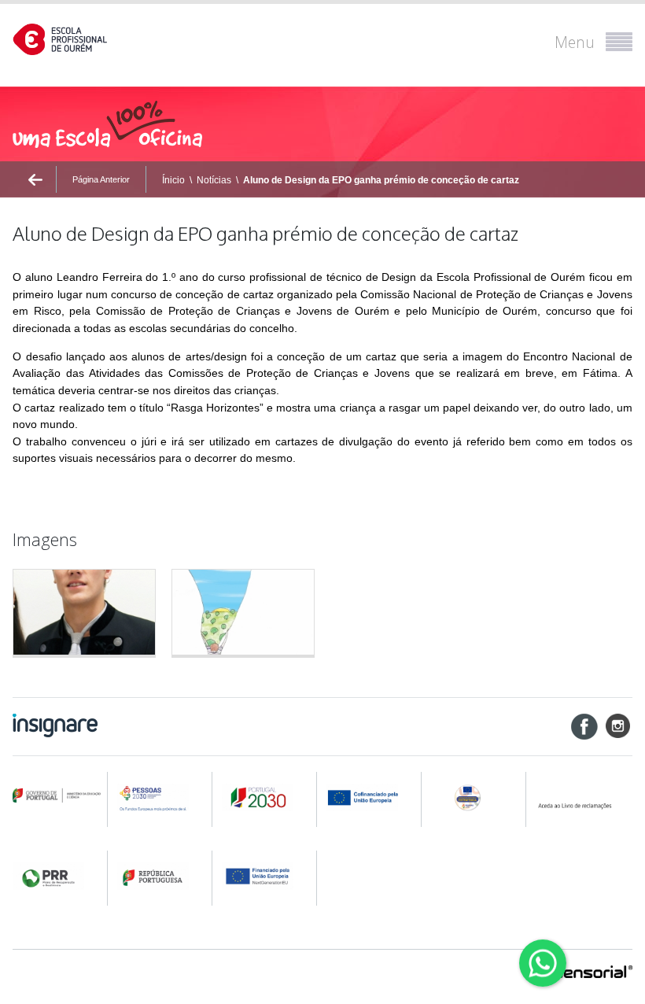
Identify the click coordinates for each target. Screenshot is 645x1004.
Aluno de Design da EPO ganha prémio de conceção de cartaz (381, 180)
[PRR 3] (266, 876)
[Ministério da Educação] (57, 795)
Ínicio (173, 180)
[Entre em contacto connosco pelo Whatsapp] (542, 963)
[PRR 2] (161, 876)
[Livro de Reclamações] (583, 797)
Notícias (214, 180)
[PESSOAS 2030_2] (266, 797)
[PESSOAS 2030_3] (370, 797)
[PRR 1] (57, 876)
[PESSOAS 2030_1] (161, 797)
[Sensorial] (593, 973)
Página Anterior (101, 179)
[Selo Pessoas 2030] (476, 797)
